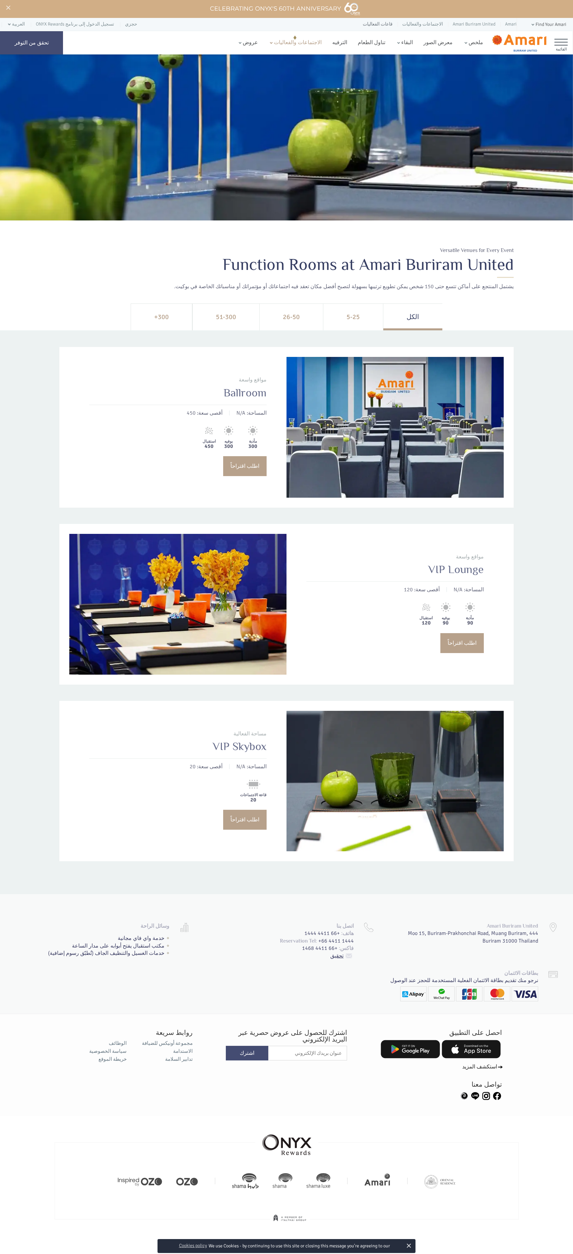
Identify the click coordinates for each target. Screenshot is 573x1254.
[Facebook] (497, 1095)
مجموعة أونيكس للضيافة (167, 1043)
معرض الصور (438, 42)
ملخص (476, 42)
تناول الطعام (371, 42)
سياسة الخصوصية (108, 1051)
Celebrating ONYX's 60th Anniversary (275, 8)
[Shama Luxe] (318, 1181)
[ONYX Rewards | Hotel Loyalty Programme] (287, 1141)
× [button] (409, 1245)
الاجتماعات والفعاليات (298, 42)
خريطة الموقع (112, 1059)
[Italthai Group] (289, 1222)
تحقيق (337, 956)
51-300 (226, 317)
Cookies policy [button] (193, 1245)
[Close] (8, 8)
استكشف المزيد (479, 1067)
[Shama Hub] (245, 1181)
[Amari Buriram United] (519, 43)
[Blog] (464, 1095)
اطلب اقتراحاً (244, 466)
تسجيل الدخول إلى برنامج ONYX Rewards (75, 24)
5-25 (353, 317)
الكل (413, 317)
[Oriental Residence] (440, 1181)
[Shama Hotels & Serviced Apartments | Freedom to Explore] (282, 1181)
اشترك (247, 1053)
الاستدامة (182, 1051)
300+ (161, 317)
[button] (548, 25)
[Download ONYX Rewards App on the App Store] (471, 1049)
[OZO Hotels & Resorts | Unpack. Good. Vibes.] (187, 1181)
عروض (250, 42)
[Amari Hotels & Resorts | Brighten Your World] (377, 1181)
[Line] (475, 1095)
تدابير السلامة (178, 1059)
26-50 (291, 317)
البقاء (407, 42)
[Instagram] (486, 1095)
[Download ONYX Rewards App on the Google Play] (410, 1049)
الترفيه (339, 42)
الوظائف (118, 1043)
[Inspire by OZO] (139, 1181)
